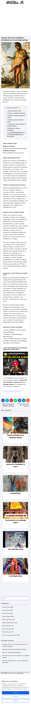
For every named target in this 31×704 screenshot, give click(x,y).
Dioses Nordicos (6, 625)
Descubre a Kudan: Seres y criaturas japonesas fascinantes (15, 661)
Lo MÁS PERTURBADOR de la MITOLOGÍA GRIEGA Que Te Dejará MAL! (16, 134)
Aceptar (15, 692)
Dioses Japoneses (7, 619)
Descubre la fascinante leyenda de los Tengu (14, 649)
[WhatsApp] (15, 400)
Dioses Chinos (6, 613)
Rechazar (15, 700)
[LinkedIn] (19, 400)
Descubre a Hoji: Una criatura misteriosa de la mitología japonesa (14, 645)
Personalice (15, 696)
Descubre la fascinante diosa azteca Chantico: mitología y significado (8, 405)
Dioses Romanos (6, 629)
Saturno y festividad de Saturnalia (11, 652)
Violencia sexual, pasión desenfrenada (12, 391)
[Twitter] (7, 400)
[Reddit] (28, 400)
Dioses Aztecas (6, 607)
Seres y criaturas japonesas (9, 635)
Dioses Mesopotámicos (8, 622)
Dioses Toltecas (6, 632)
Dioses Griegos (6, 616)
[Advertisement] (15, 20)
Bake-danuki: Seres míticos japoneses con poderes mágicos (15, 656)
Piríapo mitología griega (14, 110)
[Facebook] (3, 400)
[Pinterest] (11, 400)
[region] (15, 691)
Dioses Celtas (6, 610)
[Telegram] (24, 400)
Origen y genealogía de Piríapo (16, 113)
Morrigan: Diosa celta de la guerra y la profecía (23, 405)
